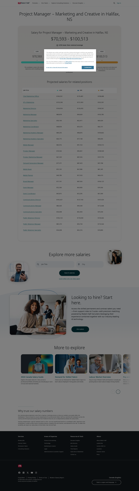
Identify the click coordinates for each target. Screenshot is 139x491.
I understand (87, 67)
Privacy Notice (68, 63)
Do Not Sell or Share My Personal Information (71, 58)
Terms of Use (69, 61)
